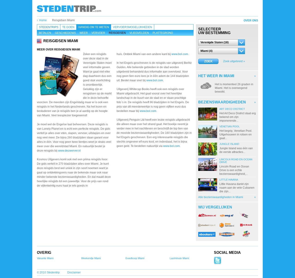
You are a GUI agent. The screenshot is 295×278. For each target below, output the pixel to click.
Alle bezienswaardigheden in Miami (220, 197)
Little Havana (228, 179)
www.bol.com (179, 54)
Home (43, 20)
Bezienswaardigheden (222, 102)
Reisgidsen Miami (63, 20)
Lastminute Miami (179, 258)
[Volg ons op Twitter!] (217, 263)
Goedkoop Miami (134, 258)
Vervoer (98, 33)
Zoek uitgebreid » (234, 61)
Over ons (251, 20)
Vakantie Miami (45, 258)
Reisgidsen (117, 33)
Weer (84, 33)
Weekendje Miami (91, 258)
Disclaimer (74, 272)
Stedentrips (48, 27)
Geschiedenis (65, 33)
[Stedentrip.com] (69, 8)
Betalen (45, 33)
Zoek (208, 61)
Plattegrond (163, 33)
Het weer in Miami (216, 76)
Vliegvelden (139, 33)
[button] (221, 42)
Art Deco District (232, 109)
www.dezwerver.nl (69, 150)
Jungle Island (229, 144)
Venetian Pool (229, 126)
